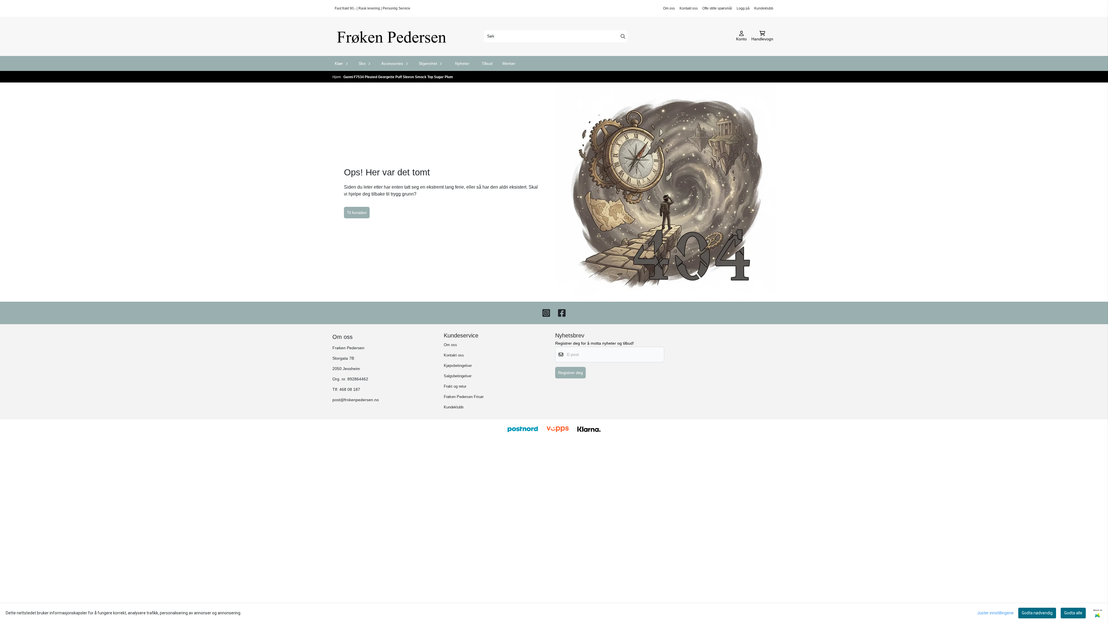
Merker (508, 63)
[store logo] (393, 36)
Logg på (743, 8)
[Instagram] (546, 313)
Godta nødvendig (1037, 613)
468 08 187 (349, 389)
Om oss (669, 8)
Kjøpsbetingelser (458, 365)
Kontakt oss (689, 8)
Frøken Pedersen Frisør (464, 397)
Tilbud (487, 63)
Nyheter (462, 63)
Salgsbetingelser (457, 376)
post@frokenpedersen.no (355, 400)
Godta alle (1073, 613)
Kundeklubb (763, 8)
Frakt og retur (455, 386)
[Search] (622, 36)
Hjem (337, 77)
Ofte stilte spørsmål (717, 8)
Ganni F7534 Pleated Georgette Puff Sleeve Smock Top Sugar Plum (398, 77)
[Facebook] (561, 313)
